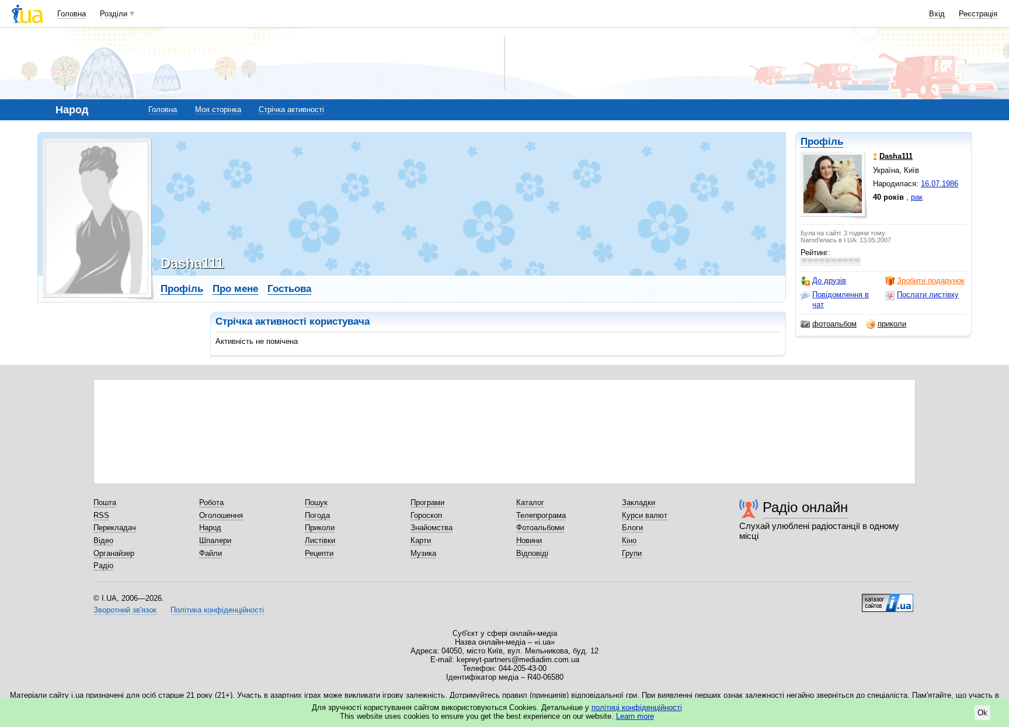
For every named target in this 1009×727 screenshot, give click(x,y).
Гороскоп (426, 515)
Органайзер (113, 553)
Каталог (530, 502)
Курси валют (644, 515)
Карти (420, 540)
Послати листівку (928, 294)
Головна (71, 13)
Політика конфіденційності (217, 610)
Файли (210, 553)
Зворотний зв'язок (124, 610)
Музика (423, 553)
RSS (101, 515)
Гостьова (289, 288)
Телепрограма (541, 515)
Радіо (103, 565)
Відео (103, 540)
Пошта (104, 502)
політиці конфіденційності (637, 707)
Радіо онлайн (805, 507)
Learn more (635, 716)
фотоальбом (834, 323)
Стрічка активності (291, 109)
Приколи (320, 527)
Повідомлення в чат (840, 299)
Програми (427, 502)
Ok (982, 712)
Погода (317, 515)
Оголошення (221, 515)
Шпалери (215, 540)
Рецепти (319, 553)
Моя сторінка (218, 109)
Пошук (316, 502)
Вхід (937, 13)
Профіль (822, 141)
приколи (892, 323)
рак (917, 197)
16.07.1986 (939, 183)
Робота (211, 502)
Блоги (632, 527)
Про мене (235, 288)
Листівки (320, 540)
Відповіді (532, 553)
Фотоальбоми (540, 527)
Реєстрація (978, 13)
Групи (632, 553)
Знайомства (431, 527)
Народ (210, 527)
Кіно (629, 540)
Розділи (113, 13)
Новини (529, 540)
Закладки (638, 502)
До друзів (829, 280)
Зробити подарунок (931, 280)
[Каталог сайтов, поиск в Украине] (887, 598)
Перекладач (114, 527)
